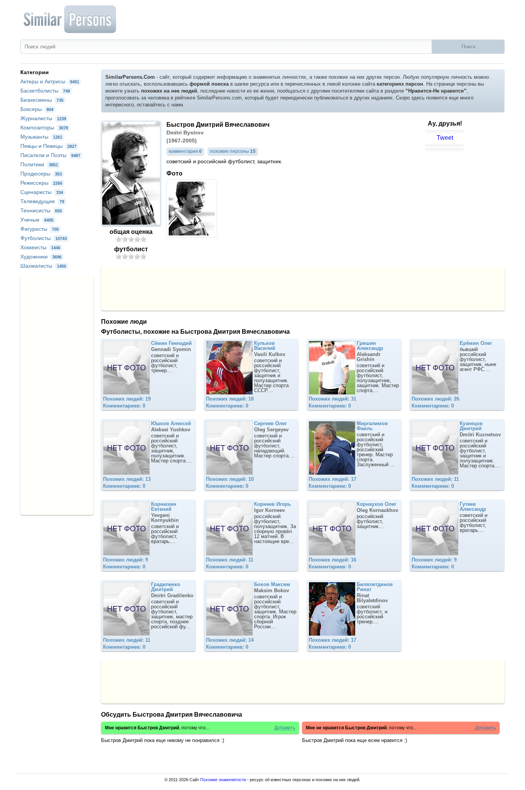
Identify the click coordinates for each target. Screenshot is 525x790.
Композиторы (44, 127)
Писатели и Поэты (50, 155)
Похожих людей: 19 (127, 398)
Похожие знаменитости (223, 779)
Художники (40, 256)
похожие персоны (233, 151)
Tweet (445, 137)
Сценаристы (41, 192)
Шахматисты (43, 266)
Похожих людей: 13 (127, 479)
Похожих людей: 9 (125, 559)
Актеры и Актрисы (49, 81)
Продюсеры (41, 174)
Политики (39, 164)
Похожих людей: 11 (435, 479)
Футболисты (43, 238)
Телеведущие (42, 201)
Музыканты (41, 137)
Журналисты (43, 118)
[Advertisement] (303, 288)
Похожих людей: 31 (332, 398)
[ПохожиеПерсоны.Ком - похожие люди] (70, 19)
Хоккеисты (40, 247)
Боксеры (36, 109)
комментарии (185, 151)
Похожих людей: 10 (230, 479)
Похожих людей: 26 (435, 398)
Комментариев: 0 (124, 405)
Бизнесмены (41, 100)
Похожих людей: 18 (230, 398)
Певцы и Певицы (48, 146)
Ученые (36, 220)
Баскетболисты (45, 91)
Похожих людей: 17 (332, 479)
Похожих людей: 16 (332, 559)
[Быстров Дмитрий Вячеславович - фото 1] (192, 235)
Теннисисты (41, 210)
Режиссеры (41, 183)
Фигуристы (39, 229)
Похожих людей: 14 (230, 640)
